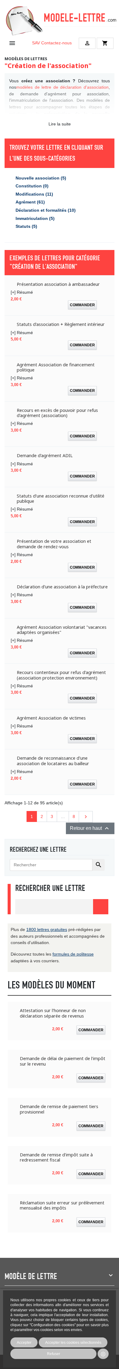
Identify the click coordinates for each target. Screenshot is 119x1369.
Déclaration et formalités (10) (46, 210)
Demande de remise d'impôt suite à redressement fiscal (56, 1157)
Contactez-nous (56, 42)
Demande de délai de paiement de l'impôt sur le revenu (62, 1061)
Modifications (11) (34, 194)
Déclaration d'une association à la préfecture (62, 586)
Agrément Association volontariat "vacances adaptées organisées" (61, 630)
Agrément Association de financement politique (56, 367)
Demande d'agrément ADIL (45, 455)
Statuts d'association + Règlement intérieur (61, 324)
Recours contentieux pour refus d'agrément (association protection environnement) (61, 675)
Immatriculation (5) (35, 218)
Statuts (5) (26, 226)
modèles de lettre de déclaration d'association (62, 87)
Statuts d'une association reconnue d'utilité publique (60, 498)
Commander (82, 305)
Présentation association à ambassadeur (58, 284)
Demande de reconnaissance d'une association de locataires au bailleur (53, 760)
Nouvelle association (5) (41, 178)
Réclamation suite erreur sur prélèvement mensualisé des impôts (62, 1205)
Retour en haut (90, 828)
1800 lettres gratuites (46, 929)
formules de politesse (73, 954)
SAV (36, 42)
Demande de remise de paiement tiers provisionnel (59, 1109)
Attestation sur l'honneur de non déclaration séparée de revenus (53, 1013)
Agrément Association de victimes (51, 717)
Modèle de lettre (31, 1276)
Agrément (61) (30, 202)
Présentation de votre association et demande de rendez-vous (54, 544)
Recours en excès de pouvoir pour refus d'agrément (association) (57, 413)
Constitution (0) (32, 185)
